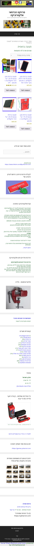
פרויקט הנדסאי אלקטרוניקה (17, 14)
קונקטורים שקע (26, 359)
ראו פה (17, 531)
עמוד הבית (28, 41)
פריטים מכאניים (26, 355)
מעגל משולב (27, 352)
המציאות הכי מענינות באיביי (22, 318)
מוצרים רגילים (27, 346)
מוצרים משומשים (26, 345)
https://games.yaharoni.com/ (21, 448)
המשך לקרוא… (26, 248)
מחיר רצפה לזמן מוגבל (24, 348)
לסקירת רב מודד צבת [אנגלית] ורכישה (20, 434)
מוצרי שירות (27, 341)
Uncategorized (24, 336)
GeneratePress (17, 540)
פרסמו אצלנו (27, 504)
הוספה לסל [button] (25, 90)
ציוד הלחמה (27, 357)
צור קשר (12, 510)
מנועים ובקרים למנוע (25, 350)
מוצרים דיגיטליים (26, 343)
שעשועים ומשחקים (25, 363)
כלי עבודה (28, 339)
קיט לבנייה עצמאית (25, 361)
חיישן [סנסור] (27, 337)
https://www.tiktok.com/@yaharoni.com (18, 164)
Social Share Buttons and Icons (13, 543)
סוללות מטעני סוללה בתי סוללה (22, 354)
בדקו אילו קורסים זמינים (24, 507)
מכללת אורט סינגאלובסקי (23, 386)
